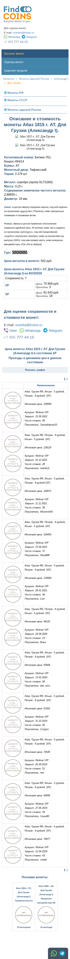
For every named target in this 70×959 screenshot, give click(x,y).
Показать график (35, 369)
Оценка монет (14, 62)
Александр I (61, 78)
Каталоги (8, 78)
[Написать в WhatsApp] (54, 953)
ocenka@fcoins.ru (23, 32)
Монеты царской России (24, 109)
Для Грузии (14, 82)
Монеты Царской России (34, 78)
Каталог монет (14, 53)
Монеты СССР (17, 100)
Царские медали (15, 70)
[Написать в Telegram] (62, 953)
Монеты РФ (15, 92)
